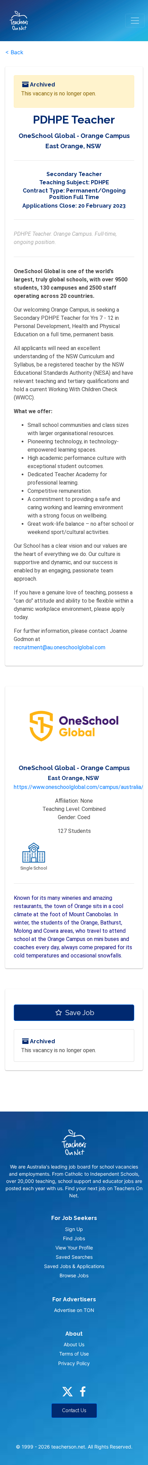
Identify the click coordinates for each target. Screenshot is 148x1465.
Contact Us (74, 1410)
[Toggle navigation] (135, 20)
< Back (14, 52)
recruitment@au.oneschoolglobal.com (59, 647)
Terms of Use (74, 1354)
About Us (74, 1344)
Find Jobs (74, 1238)
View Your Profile (74, 1248)
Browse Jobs (74, 1275)
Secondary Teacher (74, 174)
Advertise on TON (74, 1310)
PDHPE (100, 182)
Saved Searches (74, 1257)
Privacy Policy (74, 1363)
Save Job (79, 1013)
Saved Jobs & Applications (74, 1266)
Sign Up (74, 1229)
